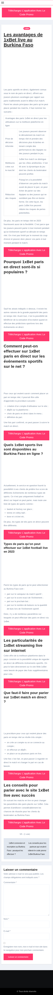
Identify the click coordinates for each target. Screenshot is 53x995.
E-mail (7, 931)
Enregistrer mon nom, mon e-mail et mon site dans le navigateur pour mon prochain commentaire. (25, 948)
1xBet (26, 28)
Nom (6, 919)
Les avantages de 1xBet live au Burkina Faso (23, 39)
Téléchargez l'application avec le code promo (26, 12)
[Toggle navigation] (2, 3)
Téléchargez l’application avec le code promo (26, 824)
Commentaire (10, 882)
